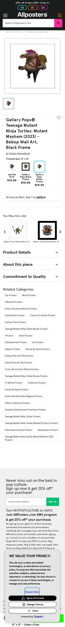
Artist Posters (25, 336)
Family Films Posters (14, 315)
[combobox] (28, 23)
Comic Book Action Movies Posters (22, 369)
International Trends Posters (18, 430)
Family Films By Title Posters (18, 363)
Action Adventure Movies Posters (21, 309)
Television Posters (13, 302)
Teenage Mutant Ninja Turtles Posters (22, 417)
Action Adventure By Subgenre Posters (23, 396)
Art (8, 32)
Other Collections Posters (17, 403)
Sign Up (53, 502)
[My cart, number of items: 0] (59, 15)
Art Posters (37, 342)
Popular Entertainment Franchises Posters (25, 410)
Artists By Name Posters (16, 390)
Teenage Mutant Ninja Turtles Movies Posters (26, 329)
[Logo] (33, 15)
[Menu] (5, 15)
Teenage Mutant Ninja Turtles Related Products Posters (31, 423)
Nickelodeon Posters (48, 430)
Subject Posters (12, 349)
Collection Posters (37, 383)
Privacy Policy (32, 591)
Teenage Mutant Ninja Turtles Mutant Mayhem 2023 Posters (29, 438)
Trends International (37, 32)
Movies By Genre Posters (38, 349)
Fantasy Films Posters (15, 322)
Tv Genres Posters (13, 383)
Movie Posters (29, 295)
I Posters (9, 336)
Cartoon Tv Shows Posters (42, 315)
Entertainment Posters (16, 342)
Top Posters (11, 295)
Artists (16, 32)
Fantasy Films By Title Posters (19, 356)
